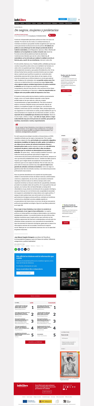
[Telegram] (72, 387)
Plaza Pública (17, 245)
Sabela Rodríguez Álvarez (20, 309)
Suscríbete (62, 19)
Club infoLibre (68, 23)
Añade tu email (65, 216)
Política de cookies (68, 396)
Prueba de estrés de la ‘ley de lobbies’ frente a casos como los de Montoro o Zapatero (44, 327)
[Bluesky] (67, 387)
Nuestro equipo (29, 396)
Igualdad (39, 23)
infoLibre (16, 336)
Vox (42, 245)
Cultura (34, 23)
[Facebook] (65, 387)
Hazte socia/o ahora (25, 273)
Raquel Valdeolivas (19, 329)
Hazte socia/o (47, 391)
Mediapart (54, 23)
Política (17, 23)
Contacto (23, 396)
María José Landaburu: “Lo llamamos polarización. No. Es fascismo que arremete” (65, 275)
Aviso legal (53, 396)
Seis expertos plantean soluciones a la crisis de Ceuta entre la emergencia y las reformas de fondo (21, 320)
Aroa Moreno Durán (66, 141)
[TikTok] (66, 389)
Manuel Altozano (18, 316)
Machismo (33, 245)
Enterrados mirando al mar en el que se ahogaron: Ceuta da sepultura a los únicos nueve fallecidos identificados (22, 314)
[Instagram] (74, 387)
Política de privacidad (60, 396)
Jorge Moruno (65, 155)
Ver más (63, 348)
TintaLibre (61, 23)
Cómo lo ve (63, 269)
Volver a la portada (35, 342)
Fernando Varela (40, 329)
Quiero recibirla (66, 90)
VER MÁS (76, 288)
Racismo (38, 245)
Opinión (22, 23)
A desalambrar (65, 154)
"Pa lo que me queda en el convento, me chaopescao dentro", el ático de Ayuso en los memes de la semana (22, 328)
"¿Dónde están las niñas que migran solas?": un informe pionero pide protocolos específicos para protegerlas (21, 307)
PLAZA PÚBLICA (18, 27)
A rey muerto (40, 334)
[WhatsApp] (63, 387)
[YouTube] (64, 389)
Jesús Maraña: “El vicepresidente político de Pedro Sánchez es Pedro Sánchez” (65, 283)
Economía (28, 23)
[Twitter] (70, 387)
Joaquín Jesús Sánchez (42, 335)
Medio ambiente (47, 23)
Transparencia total (72, 20)
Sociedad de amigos (46, 396)
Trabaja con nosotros (37, 396)
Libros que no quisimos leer (65, 139)
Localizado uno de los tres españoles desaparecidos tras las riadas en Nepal (22, 334)
